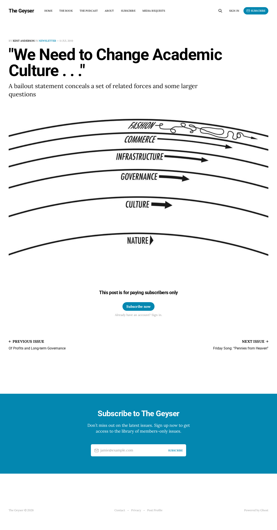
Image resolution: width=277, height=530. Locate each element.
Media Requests (153, 10)
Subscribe (128, 10)
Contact (119, 510)
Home (48, 10)
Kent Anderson (24, 40)
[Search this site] (220, 11)
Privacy (136, 510)
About (109, 10)
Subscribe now (138, 306)
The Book (66, 10)
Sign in (234, 10)
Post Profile (155, 510)
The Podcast (89, 10)
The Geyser (21, 10)
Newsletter (47, 40)
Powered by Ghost (256, 510)
